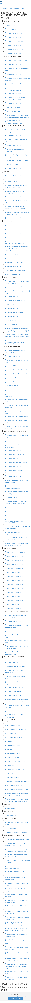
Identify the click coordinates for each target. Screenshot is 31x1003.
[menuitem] (1, 4)
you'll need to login (22, 996)
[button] (1, 1)
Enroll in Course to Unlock (15, 998)
